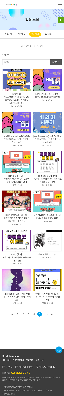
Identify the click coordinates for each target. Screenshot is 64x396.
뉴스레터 (48, 34)
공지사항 (8, 34)
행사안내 (35, 34)
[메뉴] (60, 4)
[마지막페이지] (52, 314)
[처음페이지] (12, 314)
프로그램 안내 (18, 360)
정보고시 (21, 34)
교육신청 (29, 360)
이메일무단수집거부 (47, 367)
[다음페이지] (47, 314)
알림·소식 (39, 360)
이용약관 (9, 367)
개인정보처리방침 (26, 367)
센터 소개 (6, 360)
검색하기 (55, 62)
